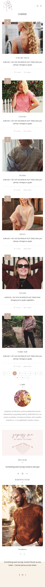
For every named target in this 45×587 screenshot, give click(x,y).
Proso (23, 234)
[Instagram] (22, 473)
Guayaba (22, 117)
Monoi (22, 549)
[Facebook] (18, 473)
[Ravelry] (27, 473)
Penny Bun (22, 352)
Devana (22, 175)
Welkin (22, 293)
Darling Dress (22, 58)
